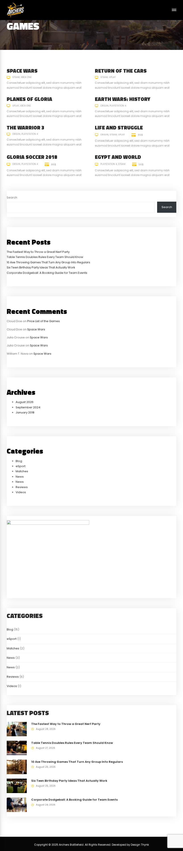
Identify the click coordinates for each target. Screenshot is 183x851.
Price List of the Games (43, 321)
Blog (19, 461)
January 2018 (25, 412)
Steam (16, 77)
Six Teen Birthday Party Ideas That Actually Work (41, 267)
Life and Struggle (119, 127)
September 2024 (28, 407)
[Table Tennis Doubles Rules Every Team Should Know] (17, 748)
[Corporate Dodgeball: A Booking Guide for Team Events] (17, 804)
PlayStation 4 (118, 105)
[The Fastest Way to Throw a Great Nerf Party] (17, 729)
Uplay (112, 77)
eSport (20, 466)
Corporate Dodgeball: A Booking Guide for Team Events (47, 273)
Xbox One (26, 77)
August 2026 (24, 402)
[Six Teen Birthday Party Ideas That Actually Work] (17, 785)
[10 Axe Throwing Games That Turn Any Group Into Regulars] (17, 767)
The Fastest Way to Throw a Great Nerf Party (38, 252)
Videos (21, 492)
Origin (104, 105)
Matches (22, 471)
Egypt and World (118, 157)
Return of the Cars (121, 71)
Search (12, 197)
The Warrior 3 (25, 127)
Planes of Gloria (29, 99)
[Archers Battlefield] (15, 10)
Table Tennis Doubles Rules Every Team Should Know (45, 257)
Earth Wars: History (122, 99)
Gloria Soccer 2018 (32, 157)
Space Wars (22, 71)
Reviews (22, 487)
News (20, 477)
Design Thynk (140, 845)
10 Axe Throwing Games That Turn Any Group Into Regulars (48, 262)
